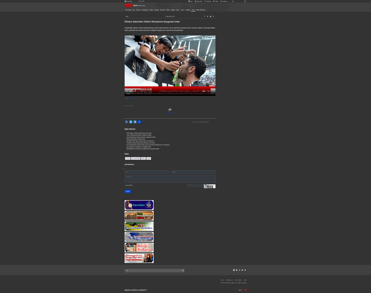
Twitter (216, 1)
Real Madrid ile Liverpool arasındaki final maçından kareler (143, 148)
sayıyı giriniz (129, 185)
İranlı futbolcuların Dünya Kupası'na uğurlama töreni (141, 137)
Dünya (151, 10)
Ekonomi (162, 10)
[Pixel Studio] (244, 290)
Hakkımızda (229, 280)
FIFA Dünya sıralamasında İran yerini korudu (139, 133)
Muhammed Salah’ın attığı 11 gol (136, 139)
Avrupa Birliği (135, 158)
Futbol (128, 158)
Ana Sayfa (128, 10)
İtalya (143, 158)
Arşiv (191, 1)
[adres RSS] (236, 270)
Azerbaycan (145, 10)
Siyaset (156, 10)
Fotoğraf (188, 10)
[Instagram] (245, 270)
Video (193, 10)
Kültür (168, 10)
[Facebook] (239, 270)
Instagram (224, 1)
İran (134, 10)
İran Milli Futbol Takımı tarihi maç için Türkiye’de (140, 141)
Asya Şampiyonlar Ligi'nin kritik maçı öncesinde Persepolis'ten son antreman (148, 145)
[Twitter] (242, 270)
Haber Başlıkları (200, 10)
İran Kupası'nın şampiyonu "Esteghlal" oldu (139, 147)
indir (131, 98)
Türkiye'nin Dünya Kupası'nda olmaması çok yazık (141, 143)
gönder (128, 191)
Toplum (173, 10)
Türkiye (138, 10)
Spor (177, 10)
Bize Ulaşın (238, 280)
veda (148, 158)
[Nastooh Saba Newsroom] (239, 290)
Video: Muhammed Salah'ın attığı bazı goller (139, 135)
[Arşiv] (234, 270)
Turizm (182, 10)
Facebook (208, 1)
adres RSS (199, 1)
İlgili (245, 280)
